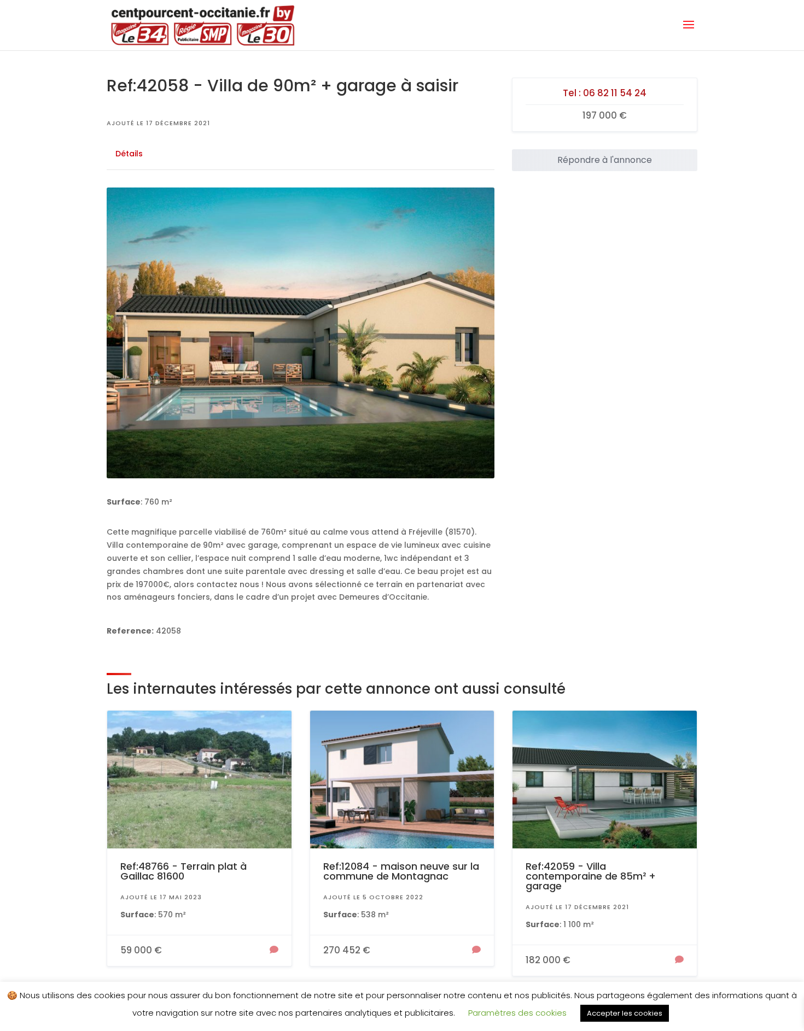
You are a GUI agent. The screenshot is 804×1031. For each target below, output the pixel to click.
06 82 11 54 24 (614, 92)
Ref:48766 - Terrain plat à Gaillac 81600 (183, 871)
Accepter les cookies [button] (624, 1013)
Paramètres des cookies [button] (517, 1012)
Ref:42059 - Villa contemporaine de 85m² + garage (591, 876)
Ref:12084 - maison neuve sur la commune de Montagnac (401, 871)
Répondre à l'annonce (604, 160)
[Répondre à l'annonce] (274, 950)
